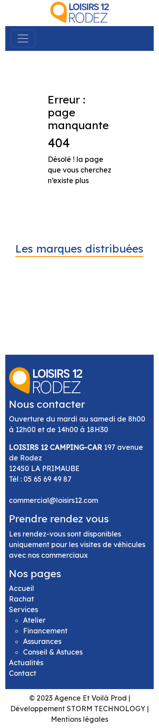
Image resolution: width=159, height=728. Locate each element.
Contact (22, 673)
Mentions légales (79, 719)
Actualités (26, 662)
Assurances (42, 641)
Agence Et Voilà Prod (90, 698)
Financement (45, 630)
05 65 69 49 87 (47, 479)
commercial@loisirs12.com (53, 500)
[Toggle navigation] (23, 38)
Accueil (21, 588)
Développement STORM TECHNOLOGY (77, 708)
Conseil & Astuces (53, 652)
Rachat (21, 598)
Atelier (34, 620)
